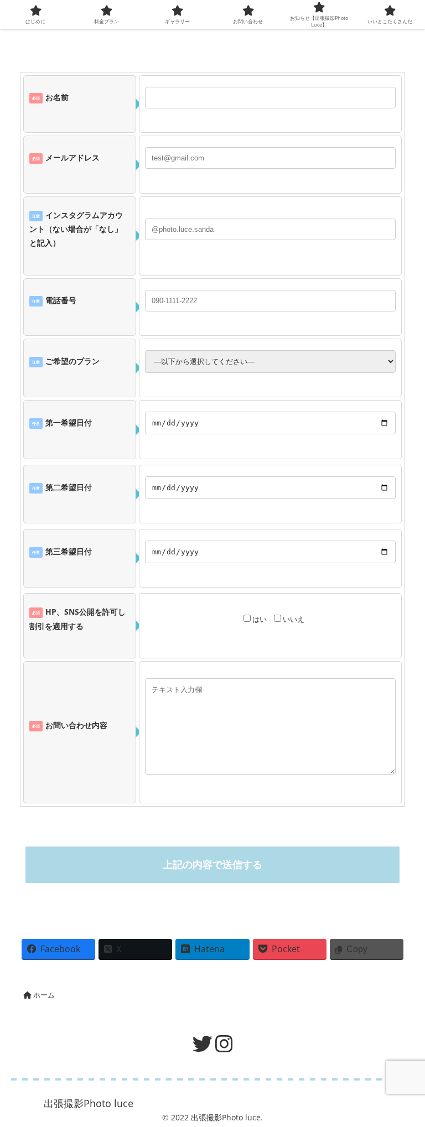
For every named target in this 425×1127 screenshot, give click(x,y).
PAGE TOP (404, 1082)
